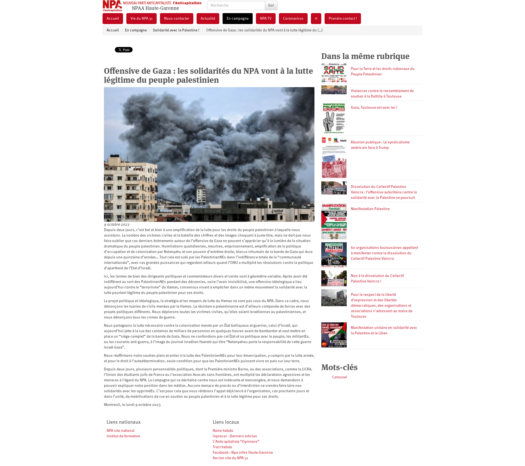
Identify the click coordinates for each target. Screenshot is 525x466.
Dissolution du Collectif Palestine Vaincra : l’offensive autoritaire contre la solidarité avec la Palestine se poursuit (384, 192)
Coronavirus (293, 18)
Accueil (113, 18)
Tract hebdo (222, 447)
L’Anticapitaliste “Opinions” (236, 442)
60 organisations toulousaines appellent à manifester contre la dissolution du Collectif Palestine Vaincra (384, 253)
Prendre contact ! (343, 18)
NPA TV (266, 18)
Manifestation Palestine (370, 209)
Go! (271, 5)
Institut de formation (123, 436)
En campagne (238, 18)
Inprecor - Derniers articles (235, 436)
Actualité (208, 18)
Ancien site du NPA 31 (230, 458)
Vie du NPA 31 (141, 18)
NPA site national (121, 431)
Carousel (339, 377)
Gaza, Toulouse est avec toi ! (374, 108)
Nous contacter (176, 18)
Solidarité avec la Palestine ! (176, 30)
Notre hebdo (223, 431)
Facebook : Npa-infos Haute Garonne (243, 453)
